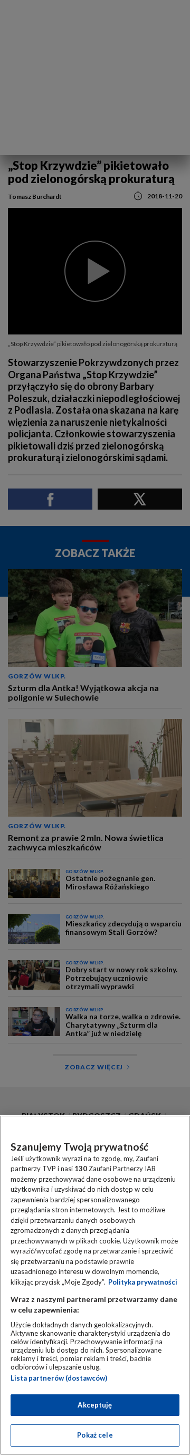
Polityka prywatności (142, 1282)
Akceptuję (95, 1405)
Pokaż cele (94, 1435)
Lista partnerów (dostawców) (59, 1378)
